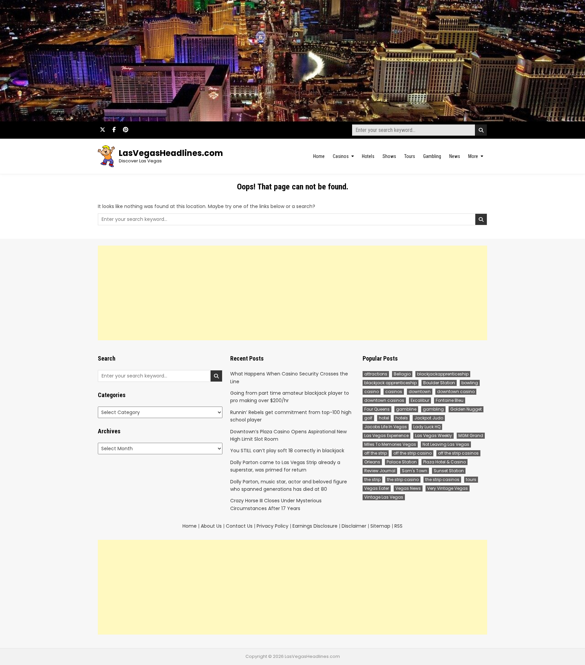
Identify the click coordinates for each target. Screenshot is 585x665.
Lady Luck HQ (426, 427)
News (454, 156)
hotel (384, 418)
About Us (211, 526)
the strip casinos (442, 479)
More (473, 156)
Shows (389, 156)
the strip (372, 479)
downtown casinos (384, 400)
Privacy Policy (272, 526)
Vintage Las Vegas (383, 497)
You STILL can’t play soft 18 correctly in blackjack (287, 450)
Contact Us (239, 526)
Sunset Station (449, 471)
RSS (398, 526)
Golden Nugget (466, 409)
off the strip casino (412, 453)
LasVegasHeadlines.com (171, 153)
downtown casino (456, 391)
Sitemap (380, 526)
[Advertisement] (292, 293)
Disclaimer (354, 526)
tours (471, 479)
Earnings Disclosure (315, 526)
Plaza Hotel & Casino (444, 462)
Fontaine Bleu (449, 400)
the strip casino (403, 479)
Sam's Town (414, 471)
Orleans (372, 462)
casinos (393, 391)
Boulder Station (439, 383)
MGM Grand (470, 435)
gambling (433, 409)
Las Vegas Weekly (433, 435)
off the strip (375, 453)
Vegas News (408, 488)
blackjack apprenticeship (390, 383)
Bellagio (402, 374)
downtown (420, 391)
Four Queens (377, 409)
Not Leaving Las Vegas (445, 444)
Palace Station (402, 462)
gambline (406, 409)
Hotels (368, 156)
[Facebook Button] (114, 129)
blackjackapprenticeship (443, 374)
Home (319, 156)
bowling (469, 383)
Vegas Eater (376, 488)
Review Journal (379, 471)
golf (368, 418)
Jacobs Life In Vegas (385, 427)
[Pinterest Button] (125, 129)
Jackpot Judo (428, 418)
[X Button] (102, 129)
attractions (375, 374)
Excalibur (420, 400)
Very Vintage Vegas (447, 488)
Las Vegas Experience (386, 435)
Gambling (432, 156)
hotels (401, 418)
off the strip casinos (458, 453)
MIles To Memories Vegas (390, 444)
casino (371, 391)
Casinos (341, 156)
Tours (409, 156)
